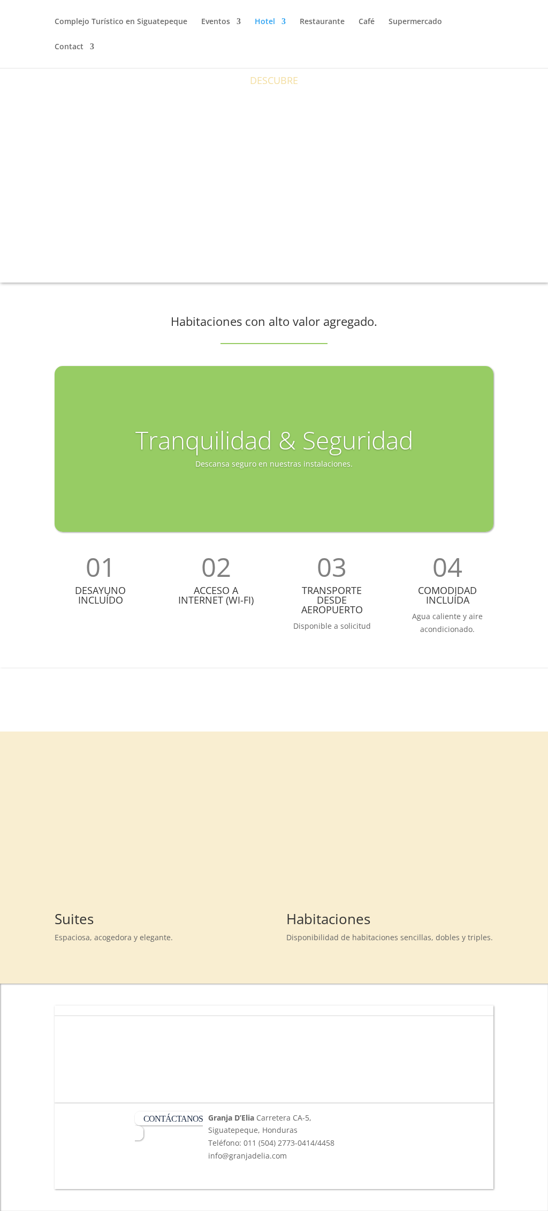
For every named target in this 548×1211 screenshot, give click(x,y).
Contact (69, 47)
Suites (74, 918)
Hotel (265, 22)
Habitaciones (328, 918)
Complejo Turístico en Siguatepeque (121, 22)
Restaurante (322, 22)
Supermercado (415, 22)
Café (367, 22)
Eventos (215, 22)
